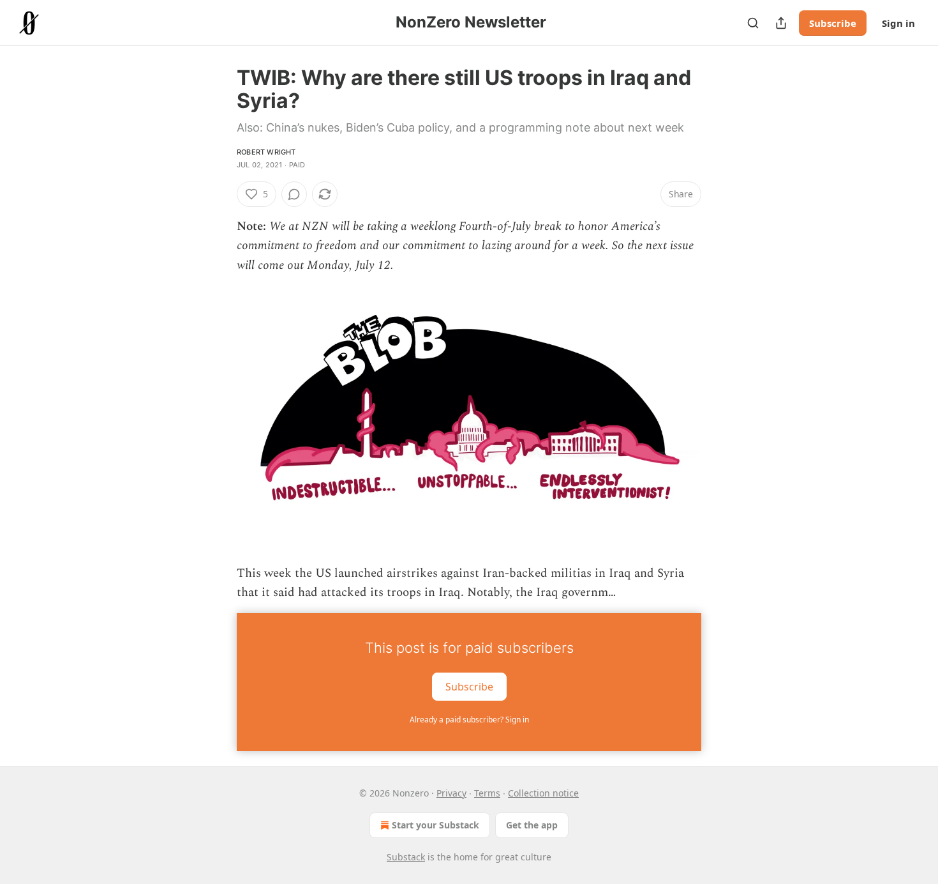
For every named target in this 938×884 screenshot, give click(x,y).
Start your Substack (435, 825)
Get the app (532, 825)
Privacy (451, 793)
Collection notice (543, 793)
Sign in (898, 23)
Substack (406, 857)
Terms (487, 793)
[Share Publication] (781, 23)
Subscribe (832, 23)
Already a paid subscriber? (469, 719)
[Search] (753, 23)
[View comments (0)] (294, 194)
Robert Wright (266, 152)
